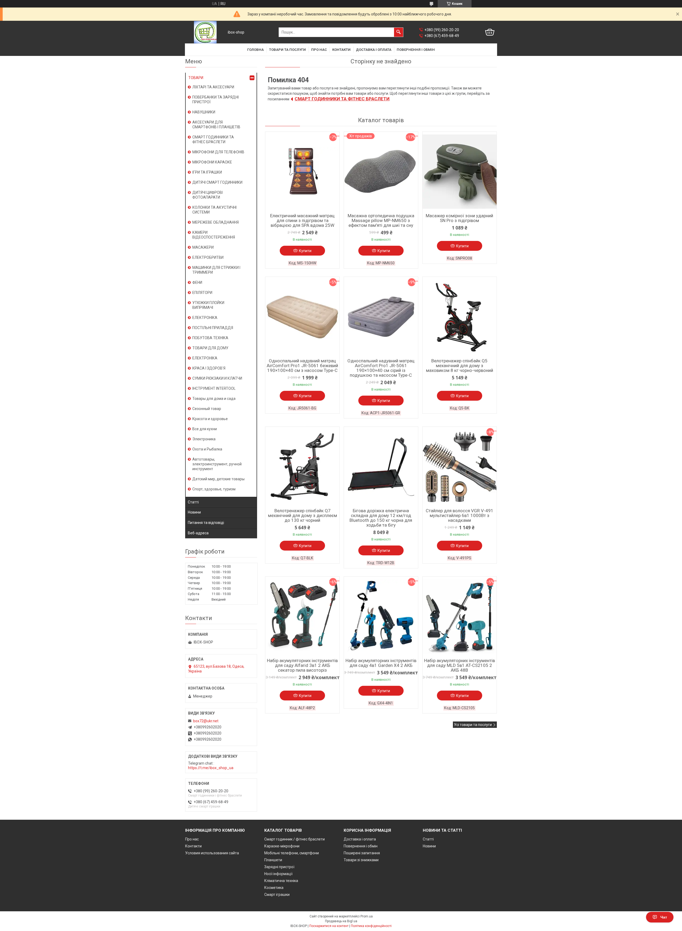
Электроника (204, 439)
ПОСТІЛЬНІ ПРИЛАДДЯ (212, 328)
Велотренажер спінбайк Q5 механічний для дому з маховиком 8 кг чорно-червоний (459, 365)
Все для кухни (204, 429)
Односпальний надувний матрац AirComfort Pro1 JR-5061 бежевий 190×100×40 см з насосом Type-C (302, 365)
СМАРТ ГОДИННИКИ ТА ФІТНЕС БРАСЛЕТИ (342, 98)
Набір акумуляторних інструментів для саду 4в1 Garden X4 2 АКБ (381, 663)
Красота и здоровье (210, 419)
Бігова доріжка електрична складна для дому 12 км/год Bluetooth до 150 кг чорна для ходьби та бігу (381, 517)
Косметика (273, 887)
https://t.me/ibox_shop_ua (210, 768)
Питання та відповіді (206, 522)
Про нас (319, 50)
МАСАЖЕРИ (203, 247)
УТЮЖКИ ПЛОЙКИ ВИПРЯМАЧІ (208, 305)
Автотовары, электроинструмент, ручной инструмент (217, 464)
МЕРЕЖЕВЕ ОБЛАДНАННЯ (215, 222)
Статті (193, 502)
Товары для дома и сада (214, 398)
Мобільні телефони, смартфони (291, 853)
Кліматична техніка (281, 881)
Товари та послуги (287, 50)
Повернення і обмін (416, 50)
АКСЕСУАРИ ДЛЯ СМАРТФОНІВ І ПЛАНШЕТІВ (216, 124)
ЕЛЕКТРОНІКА (204, 317)
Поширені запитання (362, 853)
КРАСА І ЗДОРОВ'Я (208, 368)
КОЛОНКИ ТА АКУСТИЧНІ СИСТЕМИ (214, 209)
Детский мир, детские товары (218, 479)
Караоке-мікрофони (281, 846)
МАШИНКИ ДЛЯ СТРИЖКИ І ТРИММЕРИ (216, 269)
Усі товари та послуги (473, 725)
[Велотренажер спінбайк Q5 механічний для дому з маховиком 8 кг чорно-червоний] (460, 317)
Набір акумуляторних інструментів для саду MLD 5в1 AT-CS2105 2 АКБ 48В (459, 665)
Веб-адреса (198, 533)
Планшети (273, 860)
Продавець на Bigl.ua (341, 921)
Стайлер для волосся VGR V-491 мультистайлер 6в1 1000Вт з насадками (459, 515)
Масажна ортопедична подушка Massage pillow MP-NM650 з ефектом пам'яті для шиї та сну (381, 220)
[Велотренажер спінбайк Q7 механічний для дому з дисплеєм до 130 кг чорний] (302, 467)
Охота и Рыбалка (207, 449)
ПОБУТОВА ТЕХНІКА (210, 338)
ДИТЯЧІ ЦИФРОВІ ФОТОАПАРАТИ (207, 194)
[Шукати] (398, 32)
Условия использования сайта (212, 853)
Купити (305, 251)
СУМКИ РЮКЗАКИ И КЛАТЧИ (217, 378)
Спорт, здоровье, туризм (214, 489)
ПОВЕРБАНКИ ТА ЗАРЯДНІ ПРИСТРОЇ (215, 99)
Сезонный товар (206, 409)
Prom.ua (366, 916)
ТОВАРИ (195, 78)
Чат (663, 917)
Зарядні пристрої (279, 867)
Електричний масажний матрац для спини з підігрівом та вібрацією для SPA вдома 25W (302, 220)
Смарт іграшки (277, 894)
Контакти (341, 50)
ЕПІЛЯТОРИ (202, 292)
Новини (194, 512)
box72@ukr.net (205, 721)
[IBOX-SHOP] (205, 32)
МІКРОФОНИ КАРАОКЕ (212, 162)
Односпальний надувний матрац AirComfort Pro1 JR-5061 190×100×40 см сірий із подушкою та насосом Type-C (381, 368)
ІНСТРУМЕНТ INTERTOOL (214, 388)
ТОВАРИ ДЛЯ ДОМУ (210, 348)
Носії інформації (278, 874)
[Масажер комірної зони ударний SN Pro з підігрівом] (460, 172)
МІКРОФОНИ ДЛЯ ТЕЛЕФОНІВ (218, 152)
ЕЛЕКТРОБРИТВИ (208, 257)
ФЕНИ (197, 282)
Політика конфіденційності (371, 926)
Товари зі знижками (361, 860)
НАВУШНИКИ (203, 112)
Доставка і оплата (373, 50)
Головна (255, 50)
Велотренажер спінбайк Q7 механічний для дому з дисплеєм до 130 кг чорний (302, 515)
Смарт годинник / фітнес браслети (294, 839)
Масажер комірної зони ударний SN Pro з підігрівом (459, 218)
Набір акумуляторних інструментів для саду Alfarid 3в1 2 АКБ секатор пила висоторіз (302, 665)
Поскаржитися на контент (328, 926)
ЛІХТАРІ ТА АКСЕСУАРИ (213, 87)
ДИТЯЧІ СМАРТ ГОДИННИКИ (217, 182)
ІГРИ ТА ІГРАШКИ (207, 172)
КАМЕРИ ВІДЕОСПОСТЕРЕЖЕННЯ (213, 234)
